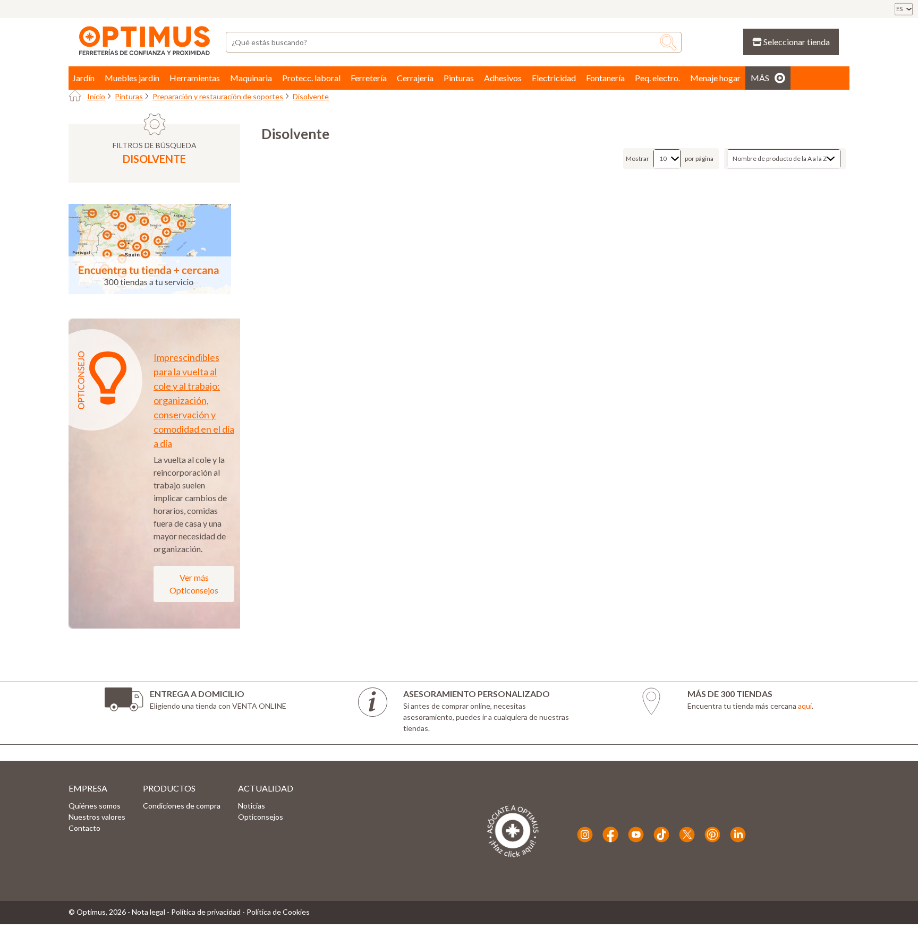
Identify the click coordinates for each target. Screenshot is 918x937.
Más (760, 78)
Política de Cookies (278, 911)
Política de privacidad (206, 911)
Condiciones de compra (181, 805)
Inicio (96, 96)
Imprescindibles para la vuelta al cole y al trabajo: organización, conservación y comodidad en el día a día (194, 400)
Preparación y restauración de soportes (217, 96)
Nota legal (148, 911)
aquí (805, 705)
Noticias (251, 805)
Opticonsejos (260, 816)
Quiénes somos (95, 805)
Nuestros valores (97, 816)
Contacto (84, 827)
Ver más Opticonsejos (193, 583)
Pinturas (129, 96)
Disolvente (311, 96)
